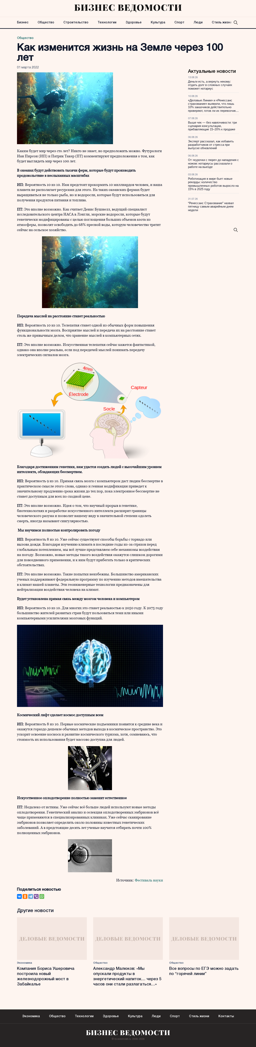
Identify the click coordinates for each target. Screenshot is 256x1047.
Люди (198, 22)
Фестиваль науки (149, 880)
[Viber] (36, 896)
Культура (158, 22)
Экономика (24, 963)
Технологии (107, 22)
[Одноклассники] (25, 896)
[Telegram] (30, 896)
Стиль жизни (222, 22)
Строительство (75, 22)
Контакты (226, 1016)
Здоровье (134, 22)
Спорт (179, 22)
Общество (46, 22)
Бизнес (22, 22)
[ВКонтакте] (19, 896)
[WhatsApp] (41, 896)
